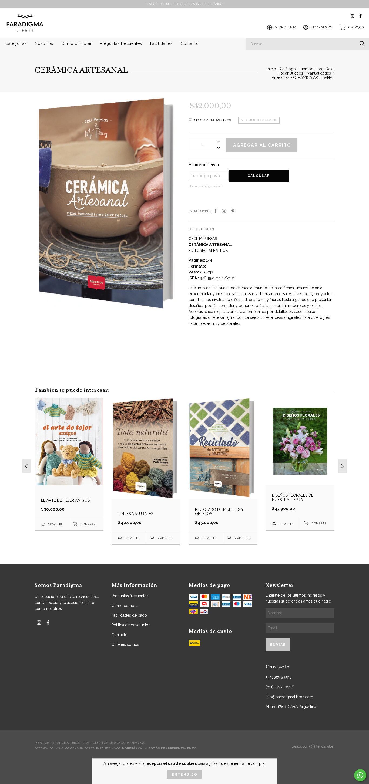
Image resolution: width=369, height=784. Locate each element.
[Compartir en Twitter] (224, 211)
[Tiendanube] (312, 748)
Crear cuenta (285, 27)
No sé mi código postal (205, 186)
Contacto (190, 43)
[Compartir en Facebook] (215, 211)
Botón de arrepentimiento (172, 748)
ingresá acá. (132, 748)
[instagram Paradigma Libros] (352, 16)
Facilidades (161, 43)
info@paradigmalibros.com (289, 697)
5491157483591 (278, 677)
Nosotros (44, 43)
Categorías (16, 43)
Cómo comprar (76, 43)
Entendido (184, 774)
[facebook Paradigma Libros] (360, 16)
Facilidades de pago (129, 615)
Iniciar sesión (321, 27)
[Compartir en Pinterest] (232, 211)
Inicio (271, 69)
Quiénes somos (125, 644)
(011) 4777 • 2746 (280, 687)
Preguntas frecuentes (121, 43)
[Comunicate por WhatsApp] (360, 775)
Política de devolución (131, 625)
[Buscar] (362, 43)
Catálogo (288, 69)
